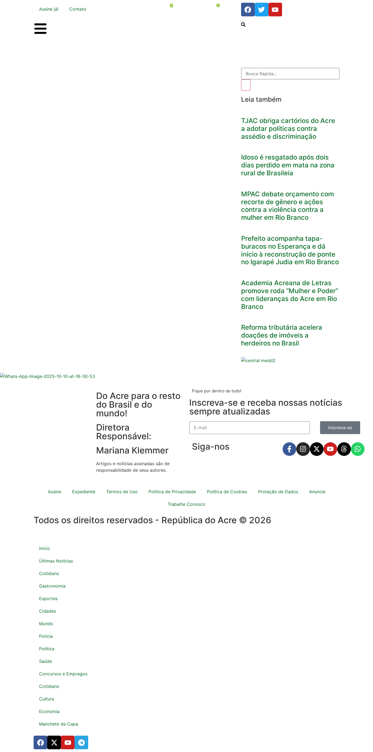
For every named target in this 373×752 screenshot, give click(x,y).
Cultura (46, 699)
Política (46, 648)
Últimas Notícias (56, 561)
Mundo (46, 623)
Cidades (47, 611)
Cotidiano (49, 573)
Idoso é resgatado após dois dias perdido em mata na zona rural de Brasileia (287, 165)
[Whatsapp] (358, 449)
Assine (54, 491)
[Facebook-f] (289, 449)
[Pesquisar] (245, 85)
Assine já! (48, 9)
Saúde (45, 661)
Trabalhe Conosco (186, 504)
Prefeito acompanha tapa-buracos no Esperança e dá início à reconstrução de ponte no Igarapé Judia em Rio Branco (290, 250)
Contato (77, 9)
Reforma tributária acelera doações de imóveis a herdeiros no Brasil (281, 335)
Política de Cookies (227, 491)
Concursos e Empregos (63, 673)
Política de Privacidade (172, 491)
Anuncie (317, 491)
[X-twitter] (317, 449)
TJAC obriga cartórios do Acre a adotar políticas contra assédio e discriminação (288, 128)
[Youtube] (330, 449)
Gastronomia (52, 586)
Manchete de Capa (58, 724)
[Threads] (344, 449)
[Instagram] (303, 449)
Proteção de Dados (278, 491)
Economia (49, 711)
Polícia (46, 636)
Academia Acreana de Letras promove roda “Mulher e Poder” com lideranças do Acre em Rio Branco (289, 294)
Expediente (83, 491)
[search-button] (243, 24)
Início (44, 548)
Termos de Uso (122, 491)
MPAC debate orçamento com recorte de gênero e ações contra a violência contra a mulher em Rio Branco (287, 205)
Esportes (48, 598)
